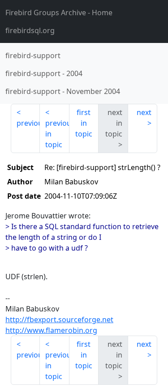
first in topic (83, 123)
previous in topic (57, 133)
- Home (58, 12)
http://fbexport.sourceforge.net (59, 319)
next (144, 112)
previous (28, 123)
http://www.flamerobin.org (51, 330)
